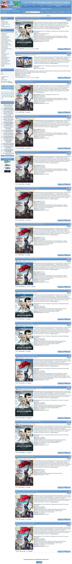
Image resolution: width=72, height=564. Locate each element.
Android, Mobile (5, 58)
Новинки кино (4, 33)
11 (17, 286)
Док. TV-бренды (5, 42)
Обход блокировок (16, 11)
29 (11, 96)
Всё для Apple (4, 62)
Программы (4, 55)
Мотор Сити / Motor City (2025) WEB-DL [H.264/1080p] (8, 128)
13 (7, 93)
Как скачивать (54, 12)
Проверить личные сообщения (58, 6)
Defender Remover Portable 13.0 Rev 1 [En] (8, 154)
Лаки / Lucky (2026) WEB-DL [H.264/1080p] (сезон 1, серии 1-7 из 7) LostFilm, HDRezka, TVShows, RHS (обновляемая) (8, 113)
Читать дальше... (56, 28)
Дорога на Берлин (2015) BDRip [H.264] (26, 355)
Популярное (3, 12)
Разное (3, 66)
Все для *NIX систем (6, 61)
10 (2, 93)
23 (13, 95)
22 (11, 95)
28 (9, 96)
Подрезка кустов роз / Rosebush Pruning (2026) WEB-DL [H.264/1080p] (8, 108)
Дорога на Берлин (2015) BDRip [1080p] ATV (28, 188)
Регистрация (49, 5)
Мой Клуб (66, 2)
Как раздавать (62, 12)
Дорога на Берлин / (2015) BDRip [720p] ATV (28, 116)
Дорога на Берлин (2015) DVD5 (24, 81)
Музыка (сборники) (5, 53)
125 (18, 551)
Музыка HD (4, 51)
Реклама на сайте (45, 559)
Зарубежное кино (5, 36)
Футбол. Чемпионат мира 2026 (8, 32)
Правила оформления (5, 11)
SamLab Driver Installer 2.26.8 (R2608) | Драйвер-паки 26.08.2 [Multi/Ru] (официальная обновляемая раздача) (8, 123)
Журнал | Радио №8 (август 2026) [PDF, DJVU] (8, 131)
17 (2, 95)
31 (2, 98)
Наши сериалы (5, 38)
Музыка (3, 52)
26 (5, 96)
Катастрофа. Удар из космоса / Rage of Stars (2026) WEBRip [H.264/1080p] (8, 151)
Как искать (47, 12)
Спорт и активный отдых (7, 44)
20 (7, 95)
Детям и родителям (5, 60)
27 (7, 96)
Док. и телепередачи (6, 43)
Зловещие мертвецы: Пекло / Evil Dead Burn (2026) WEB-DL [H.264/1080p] (8, 141)
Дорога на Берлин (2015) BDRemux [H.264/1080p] (29, 387)
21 (9, 95)
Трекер (33, 2)
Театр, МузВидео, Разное (7, 41)
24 (2, 96)
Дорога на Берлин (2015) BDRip (24, 323)
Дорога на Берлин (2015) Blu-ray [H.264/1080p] (28, 421)
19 (5, 95)
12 (5, 93)
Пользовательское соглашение (29, 559)
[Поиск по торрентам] (7, 165)
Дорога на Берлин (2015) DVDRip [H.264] (27, 491)
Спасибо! (68, 12)
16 (13, 93)
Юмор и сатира (5, 46)
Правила (42, 5)
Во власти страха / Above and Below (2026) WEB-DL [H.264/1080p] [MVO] (8, 119)
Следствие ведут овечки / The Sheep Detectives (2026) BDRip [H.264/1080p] (8, 137)
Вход (66, 5)
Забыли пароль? (4, 79)
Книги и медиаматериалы (7, 48)
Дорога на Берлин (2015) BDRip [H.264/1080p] (28, 52)
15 (11, 93)
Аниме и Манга (5, 47)
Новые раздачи (5, 22)
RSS (58, 2)
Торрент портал (5, 21)
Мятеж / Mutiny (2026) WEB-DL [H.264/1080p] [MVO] (8, 144)
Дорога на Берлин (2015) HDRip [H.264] (26, 290)
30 (13, 96)
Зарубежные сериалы (6, 39)
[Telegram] (7, 168)
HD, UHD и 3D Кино (5, 37)
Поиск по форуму (41, 2)
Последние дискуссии (6, 26)
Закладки (50, 2)
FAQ (34, 5)
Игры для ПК (4, 56)
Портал (25, 2)
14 (9, 93)
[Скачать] (7, 162)
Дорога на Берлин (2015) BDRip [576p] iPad (28, 152)
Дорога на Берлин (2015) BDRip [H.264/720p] (28, 258)
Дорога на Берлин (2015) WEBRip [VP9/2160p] (28, 18)
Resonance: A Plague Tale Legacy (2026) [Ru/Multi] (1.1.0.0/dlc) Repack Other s (8, 133)
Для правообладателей (38, 559)
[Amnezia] (7, 172)
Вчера (3, 25)
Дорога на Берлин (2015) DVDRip (25, 456)
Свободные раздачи (6, 24)
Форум (25, 5)
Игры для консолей (5, 57)
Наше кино (4, 34)
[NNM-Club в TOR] (39, 563)
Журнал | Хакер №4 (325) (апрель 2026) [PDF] (8, 117)
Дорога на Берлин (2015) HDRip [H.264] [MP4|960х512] (30, 224)
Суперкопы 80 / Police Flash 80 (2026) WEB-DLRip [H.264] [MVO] (8, 146)
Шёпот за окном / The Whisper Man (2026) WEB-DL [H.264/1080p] (8, 105)
